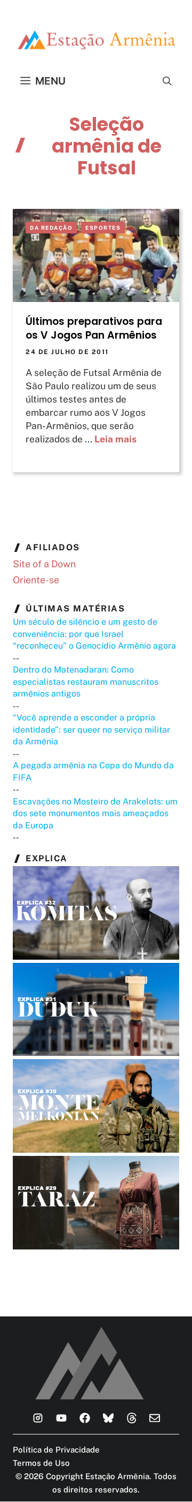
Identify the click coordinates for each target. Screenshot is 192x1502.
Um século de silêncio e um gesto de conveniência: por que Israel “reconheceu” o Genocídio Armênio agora (94, 634)
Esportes (103, 227)
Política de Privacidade (56, 1449)
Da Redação (51, 227)
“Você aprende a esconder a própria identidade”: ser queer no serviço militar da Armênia (91, 729)
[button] (167, 81)
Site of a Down (44, 563)
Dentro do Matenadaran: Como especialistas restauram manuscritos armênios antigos (85, 682)
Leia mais (115, 438)
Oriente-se (36, 579)
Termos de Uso (41, 1462)
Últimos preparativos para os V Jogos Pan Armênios (94, 328)
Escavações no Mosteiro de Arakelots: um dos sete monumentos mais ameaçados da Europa (95, 813)
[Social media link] (38, 1418)
